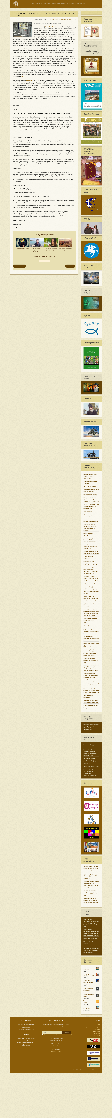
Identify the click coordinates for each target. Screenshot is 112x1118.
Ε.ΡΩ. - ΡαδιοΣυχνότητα (90, 45)
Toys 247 (87, 315)
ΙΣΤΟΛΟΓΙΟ (47, 3)
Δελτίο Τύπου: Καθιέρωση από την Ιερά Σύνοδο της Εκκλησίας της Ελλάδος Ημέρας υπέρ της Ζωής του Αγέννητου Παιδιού (91, 667)
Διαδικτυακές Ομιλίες (89, 266)
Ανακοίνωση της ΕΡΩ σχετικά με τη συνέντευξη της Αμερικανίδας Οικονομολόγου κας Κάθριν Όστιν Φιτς (91, 570)
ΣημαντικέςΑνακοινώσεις (89, 466)
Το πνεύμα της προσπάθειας (93, 1027)
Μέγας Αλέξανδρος (91, 238)
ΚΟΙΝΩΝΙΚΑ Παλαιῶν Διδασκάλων (89, 151)
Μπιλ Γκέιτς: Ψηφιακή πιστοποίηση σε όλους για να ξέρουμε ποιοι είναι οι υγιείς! (91, 578)
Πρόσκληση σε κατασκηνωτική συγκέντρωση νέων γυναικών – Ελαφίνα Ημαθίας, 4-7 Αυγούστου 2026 (91, 727)
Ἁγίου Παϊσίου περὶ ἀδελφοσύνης (88, 696)
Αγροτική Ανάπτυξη (91, 343)
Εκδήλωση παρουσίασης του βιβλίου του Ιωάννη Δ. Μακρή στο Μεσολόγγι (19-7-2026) (91, 868)
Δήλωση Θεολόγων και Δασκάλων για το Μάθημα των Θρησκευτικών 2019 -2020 (91, 660)
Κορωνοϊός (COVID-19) (88, 292)
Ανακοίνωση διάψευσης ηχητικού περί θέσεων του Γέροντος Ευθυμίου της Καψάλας (90, 527)
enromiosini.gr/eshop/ (56, 1051)
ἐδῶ (22, 76)
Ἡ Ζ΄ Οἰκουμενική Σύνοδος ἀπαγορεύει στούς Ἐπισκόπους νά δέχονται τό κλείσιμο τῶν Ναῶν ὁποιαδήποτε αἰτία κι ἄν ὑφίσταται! (91, 589)
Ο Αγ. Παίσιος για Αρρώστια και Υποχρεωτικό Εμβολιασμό (91, 520)
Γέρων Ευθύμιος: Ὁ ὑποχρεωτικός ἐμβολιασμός (90, 515)
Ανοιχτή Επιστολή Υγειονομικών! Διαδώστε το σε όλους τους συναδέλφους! (91, 539)
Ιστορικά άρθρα (90, 422)
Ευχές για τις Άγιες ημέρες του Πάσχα (91, 745)
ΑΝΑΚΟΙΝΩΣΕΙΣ (56, 3)
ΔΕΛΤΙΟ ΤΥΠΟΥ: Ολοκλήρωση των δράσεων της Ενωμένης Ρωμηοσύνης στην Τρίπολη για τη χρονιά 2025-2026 (91, 923)
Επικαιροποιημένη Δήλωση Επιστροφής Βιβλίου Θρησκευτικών (90, 620)
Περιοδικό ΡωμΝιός (91, 114)
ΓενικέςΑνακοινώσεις (89, 860)
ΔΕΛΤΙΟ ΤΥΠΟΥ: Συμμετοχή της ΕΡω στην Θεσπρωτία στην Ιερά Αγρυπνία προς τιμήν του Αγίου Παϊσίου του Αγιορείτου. (91, 932)
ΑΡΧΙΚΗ (33, 3)
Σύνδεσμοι (88, 783)
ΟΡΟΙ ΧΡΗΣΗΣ (81, 3)
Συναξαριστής (97, 1029)
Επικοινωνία (97, 1033)
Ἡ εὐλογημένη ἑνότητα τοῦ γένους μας (90, 482)
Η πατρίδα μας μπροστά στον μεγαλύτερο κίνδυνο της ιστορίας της (91, 707)
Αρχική (98, 1024)
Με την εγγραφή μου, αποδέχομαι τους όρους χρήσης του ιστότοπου (59, 1034)
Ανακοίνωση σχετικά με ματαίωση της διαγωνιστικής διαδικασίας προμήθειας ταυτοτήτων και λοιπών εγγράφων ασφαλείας (91, 677)
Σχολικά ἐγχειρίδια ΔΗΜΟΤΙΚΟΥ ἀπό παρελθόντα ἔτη (91, 638)
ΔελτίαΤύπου (86, 913)
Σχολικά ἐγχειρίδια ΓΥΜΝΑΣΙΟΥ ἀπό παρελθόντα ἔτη (91, 631)
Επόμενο (70, 266)
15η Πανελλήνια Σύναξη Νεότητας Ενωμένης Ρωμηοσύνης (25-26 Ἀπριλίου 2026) (91, 892)
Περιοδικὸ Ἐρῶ (90, 80)
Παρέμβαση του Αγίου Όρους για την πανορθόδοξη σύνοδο (91, 701)
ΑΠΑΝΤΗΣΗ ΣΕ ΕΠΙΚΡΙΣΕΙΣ (91, 766)
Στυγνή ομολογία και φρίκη (90, 583)
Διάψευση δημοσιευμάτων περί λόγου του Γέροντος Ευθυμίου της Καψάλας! (91, 604)
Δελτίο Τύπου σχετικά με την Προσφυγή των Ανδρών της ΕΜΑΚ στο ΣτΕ (91, 546)
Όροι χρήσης (97, 1035)
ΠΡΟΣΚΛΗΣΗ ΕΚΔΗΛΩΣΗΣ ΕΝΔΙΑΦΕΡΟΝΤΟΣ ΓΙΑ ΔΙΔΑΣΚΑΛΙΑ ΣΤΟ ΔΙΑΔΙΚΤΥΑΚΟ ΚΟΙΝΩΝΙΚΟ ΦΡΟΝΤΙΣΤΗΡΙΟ (91, 508)
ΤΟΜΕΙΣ (63, 3)
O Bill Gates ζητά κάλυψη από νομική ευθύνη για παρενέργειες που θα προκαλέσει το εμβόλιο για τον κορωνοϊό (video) (91, 612)
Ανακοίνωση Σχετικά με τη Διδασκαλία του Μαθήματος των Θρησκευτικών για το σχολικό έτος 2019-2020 (90, 652)
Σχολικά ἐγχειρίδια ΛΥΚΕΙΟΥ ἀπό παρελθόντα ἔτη (91, 625)
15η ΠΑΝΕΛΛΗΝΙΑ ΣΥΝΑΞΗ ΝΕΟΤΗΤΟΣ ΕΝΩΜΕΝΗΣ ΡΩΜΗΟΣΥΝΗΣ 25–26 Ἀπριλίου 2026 (91, 475)
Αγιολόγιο (87, 399)
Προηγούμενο (20, 266)
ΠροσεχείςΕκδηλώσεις (88, 718)
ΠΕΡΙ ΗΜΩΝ (39, 3)
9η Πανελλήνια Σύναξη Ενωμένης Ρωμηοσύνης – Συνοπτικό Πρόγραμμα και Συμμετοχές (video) (90, 752)
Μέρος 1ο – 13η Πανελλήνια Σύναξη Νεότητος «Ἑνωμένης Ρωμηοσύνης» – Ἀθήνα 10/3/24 (91, 499)
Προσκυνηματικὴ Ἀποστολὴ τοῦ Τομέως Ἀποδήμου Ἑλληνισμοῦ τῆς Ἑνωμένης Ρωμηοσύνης (91, 941)
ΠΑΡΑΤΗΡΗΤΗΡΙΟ (51, 19)
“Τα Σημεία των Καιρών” (90, 486)
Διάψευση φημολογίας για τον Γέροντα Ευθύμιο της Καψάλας (91, 552)
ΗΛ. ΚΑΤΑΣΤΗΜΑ (71, 3)
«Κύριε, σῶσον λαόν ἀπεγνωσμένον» (88, 557)
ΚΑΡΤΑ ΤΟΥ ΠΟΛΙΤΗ (44, 261)
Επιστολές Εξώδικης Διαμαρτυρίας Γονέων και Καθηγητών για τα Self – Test (91, 563)
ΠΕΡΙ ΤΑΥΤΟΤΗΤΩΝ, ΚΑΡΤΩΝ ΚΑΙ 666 (66, 19)
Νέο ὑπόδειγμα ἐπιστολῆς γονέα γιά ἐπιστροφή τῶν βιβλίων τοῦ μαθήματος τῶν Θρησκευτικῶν (91, 690)
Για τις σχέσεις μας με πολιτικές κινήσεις (91, 684)
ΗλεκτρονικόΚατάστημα (88, 961)
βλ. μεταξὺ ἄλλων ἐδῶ (51, 27)
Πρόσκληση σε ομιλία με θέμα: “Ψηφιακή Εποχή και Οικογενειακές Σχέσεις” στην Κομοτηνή (91, 884)
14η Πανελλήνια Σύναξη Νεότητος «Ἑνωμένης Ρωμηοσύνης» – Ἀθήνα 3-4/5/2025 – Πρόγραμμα (90, 761)
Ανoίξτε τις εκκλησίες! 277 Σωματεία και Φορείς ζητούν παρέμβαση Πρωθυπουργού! (91, 598)
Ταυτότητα (97, 1026)
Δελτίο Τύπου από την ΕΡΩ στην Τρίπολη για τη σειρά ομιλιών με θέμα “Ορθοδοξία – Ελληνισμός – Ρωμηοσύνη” (91, 901)
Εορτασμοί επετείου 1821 (89, 445)
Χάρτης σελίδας (96, 1031)
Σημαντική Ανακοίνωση (88, 20)
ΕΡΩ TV (87, 219)
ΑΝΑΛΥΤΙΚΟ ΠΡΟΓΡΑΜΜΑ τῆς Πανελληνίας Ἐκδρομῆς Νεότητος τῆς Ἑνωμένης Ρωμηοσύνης (91, 875)
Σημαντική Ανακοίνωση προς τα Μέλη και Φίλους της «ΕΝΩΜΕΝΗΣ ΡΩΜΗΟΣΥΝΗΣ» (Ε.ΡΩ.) (91, 492)
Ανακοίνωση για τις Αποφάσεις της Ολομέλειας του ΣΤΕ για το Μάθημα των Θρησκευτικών (91, 645)
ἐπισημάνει (29, 80)
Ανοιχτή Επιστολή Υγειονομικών (88, 534)
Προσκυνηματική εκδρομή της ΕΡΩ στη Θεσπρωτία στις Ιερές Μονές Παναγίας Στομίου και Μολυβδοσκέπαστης (91, 949)
